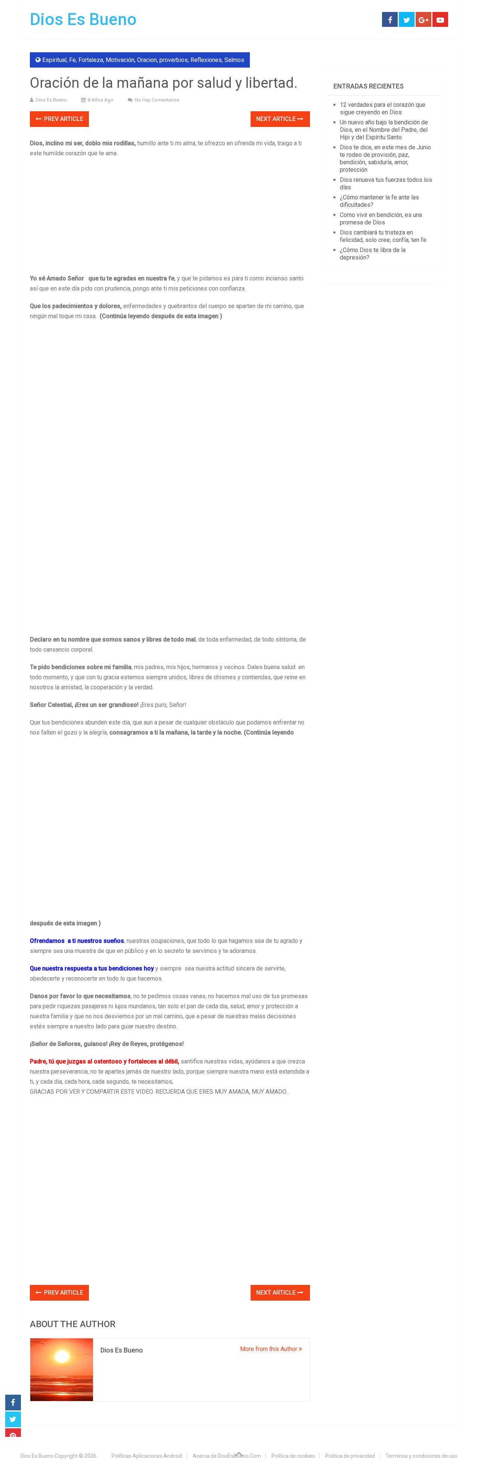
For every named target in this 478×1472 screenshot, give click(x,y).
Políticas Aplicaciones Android (147, 1456)
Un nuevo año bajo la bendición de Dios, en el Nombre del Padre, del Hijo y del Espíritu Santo (384, 130)
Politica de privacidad (350, 1456)
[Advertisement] (170, 218)
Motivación (120, 59)
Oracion (147, 59)
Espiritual (54, 59)
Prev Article (63, 118)
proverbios (173, 59)
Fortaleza (90, 59)
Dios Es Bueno (83, 19)
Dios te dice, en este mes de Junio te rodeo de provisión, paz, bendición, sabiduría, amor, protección (385, 158)
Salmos (234, 59)
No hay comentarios (157, 100)
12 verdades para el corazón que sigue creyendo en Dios (382, 108)
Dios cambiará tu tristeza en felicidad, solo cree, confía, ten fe (383, 236)
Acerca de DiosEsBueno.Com (227, 1456)
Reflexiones (206, 59)
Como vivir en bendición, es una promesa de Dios (381, 218)
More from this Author (269, 1349)
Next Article (276, 118)
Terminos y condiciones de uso (421, 1456)
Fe (72, 59)
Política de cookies (293, 1456)
